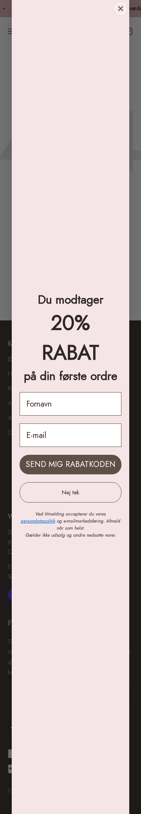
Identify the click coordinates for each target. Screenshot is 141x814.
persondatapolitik (38, 521)
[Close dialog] (120, 8)
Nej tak (70, 492)
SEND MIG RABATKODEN (71, 464)
